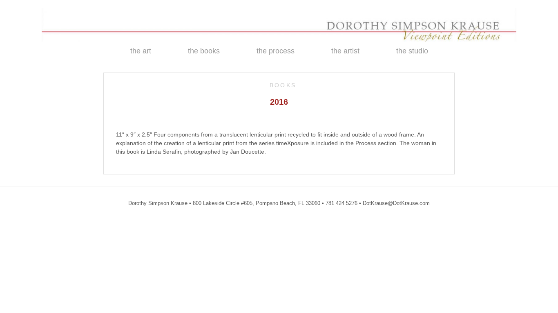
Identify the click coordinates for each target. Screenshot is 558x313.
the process (276, 51)
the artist (345, 51)
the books (204, 51)
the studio (412, 51)
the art (140, 51)
